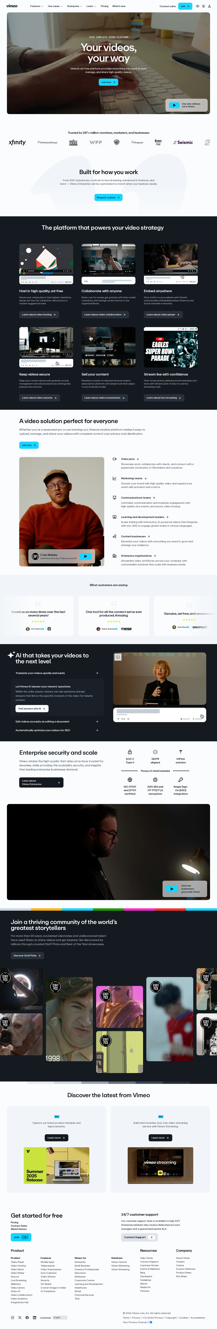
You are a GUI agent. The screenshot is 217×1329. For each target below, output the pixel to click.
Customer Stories (149, 1265)
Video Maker (17, 1273)
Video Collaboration (21, 1295)
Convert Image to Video (53, 1287)
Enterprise (80, 1262)
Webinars (16, 1284)
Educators (80, 1273)
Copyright (171, 1318)
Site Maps (181, 1276)
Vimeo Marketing (120, 1265)
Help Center (146, 1258)
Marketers (80, 1276)
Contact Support (149, 1261)
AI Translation (48, 1291)
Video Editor (17, 1269)
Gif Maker (46, 1284)
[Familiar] (189, 1026)
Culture (180, 1265)
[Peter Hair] (39, 1062)
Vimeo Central (119, 1262)
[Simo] (89, 1026)
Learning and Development (89, 1284)
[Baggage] (139, 1041)
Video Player (17, 1262)
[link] (167, 6)
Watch (143, 1283)
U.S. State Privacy (153, 1318)
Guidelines (145, 1280)
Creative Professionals (87, 1269)
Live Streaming (18, 1280)
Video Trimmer (48, 1276)
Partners (144, 1291)
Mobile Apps (47, 1262)
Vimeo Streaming (120, 1269)
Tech (77, 1298)
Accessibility (198, 1318)
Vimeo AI (15, 1291)
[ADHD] (139, 996)
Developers (146, 1276)
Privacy (136, 1318)
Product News (183, 1272)
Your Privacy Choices (135, 1322)
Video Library (18, 1287)
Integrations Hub (20, 1302)
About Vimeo (183, 1258)
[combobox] (60, 1318)
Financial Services (84, 1295)
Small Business (82, 1265)
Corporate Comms (84, 1280)
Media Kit (145, 1287)
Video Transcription (51, 1269)
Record (15, 1276)
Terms (126, 1318)
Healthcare (81, 1287)
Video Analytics (19, 1298)
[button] (37, 6)
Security (45, 1280)
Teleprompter (48, 1265)
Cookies (183, 1318)
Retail (78, 1291)
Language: (45, 1318)
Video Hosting (18, 1265)
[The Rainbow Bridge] (39, 1018)
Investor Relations (185, 1269)
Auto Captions (48, 1273)
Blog (142, 1272)
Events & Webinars (150, 1269)
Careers (180, 1261)
